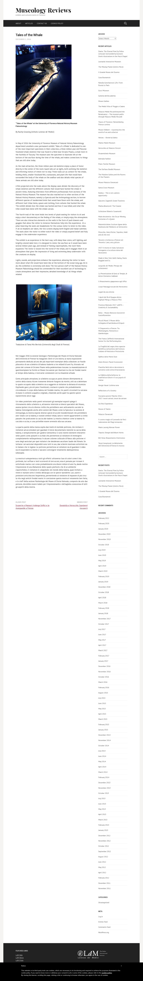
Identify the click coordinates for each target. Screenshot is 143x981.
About (18, 23)
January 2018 (103, 613)
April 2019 (102, 566)
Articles (29, 23)
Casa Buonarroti (104, 77)
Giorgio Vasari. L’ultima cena (108, 385)
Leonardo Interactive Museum (109, 61)
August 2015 (103, 693)
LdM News (20, 958)
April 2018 (102, 597)
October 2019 (103, 545)
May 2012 (102, 867)
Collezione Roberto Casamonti (109, 211)
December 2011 (104, 883)
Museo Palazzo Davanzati (108, 182)
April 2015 (102, 714)
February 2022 (103, 518)
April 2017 (102, 645)
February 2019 (103, 576)
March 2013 (102, 820)
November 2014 (104, 740)
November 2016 (104, 671)
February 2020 (103, 523)
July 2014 (101, 751)
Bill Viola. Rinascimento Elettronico (111, 438)
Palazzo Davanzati (105, 414)
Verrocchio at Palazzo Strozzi (109, 148)
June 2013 (102, 804)
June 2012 (102, 862)
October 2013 (103, 793)
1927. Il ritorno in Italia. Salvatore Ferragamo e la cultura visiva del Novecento (111, 250)
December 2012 (104, 835)
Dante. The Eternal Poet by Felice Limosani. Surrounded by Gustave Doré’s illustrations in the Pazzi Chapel (112, 53)
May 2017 (102, 640)
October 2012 (103, 846)
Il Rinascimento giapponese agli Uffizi (112, 281)
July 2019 (101, 550)
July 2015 (101, 698)
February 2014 (103, 777)
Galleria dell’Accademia (107, 96)
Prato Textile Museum (106, 164)
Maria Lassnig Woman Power (109, 427)
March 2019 (102, 571)
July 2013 (101, 798)
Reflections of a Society (107, 390)
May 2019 (102, 560)
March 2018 (102, 603)
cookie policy (107, 973)
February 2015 (103, 724)
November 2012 (104, 841)
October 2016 (103, 677)
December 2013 (104, 782)
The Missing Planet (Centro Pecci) (110, 67)
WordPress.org (103, 932)
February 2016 (103, 687)
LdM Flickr (19, 960)
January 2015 (103, 730)
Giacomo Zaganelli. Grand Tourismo (111, 201)
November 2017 (104, 618)
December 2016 (104, 666)
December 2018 (104, 587)
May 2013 (102, 809)
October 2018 (103, 592)
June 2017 (102, 634)
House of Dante (104, 409)
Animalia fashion (104, 159)
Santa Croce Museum (106, 188)
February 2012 (103, 878)
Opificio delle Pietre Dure (107, 357)
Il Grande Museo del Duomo (108, 72)
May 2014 (102, 761)
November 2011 (104, 888)
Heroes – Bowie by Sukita (107, 137)
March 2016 (102, 682)
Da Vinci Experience (105, 404)
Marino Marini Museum (106, 143)
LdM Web (19, 955)
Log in (100, 916)
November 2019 (104, 539)
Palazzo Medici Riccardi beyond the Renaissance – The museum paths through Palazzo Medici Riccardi (111, 114)
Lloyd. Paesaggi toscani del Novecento (112, 287)
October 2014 (103, 745)
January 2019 (103, 582)
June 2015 (102, 703)
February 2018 (103, 608)
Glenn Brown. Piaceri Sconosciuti (110, 362)
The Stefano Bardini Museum (109, 169)
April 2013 (102, 814)
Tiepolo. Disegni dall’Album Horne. (111, 432)
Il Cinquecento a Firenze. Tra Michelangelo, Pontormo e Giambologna (108, 330)
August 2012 (103, 857)
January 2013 (103, 830)
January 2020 (103, 529)
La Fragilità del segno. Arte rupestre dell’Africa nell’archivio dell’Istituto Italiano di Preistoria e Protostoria (111, 349)
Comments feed (104, 927)
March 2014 (102, 772)
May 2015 (102, 708)
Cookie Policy (57, 23)
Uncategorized (103, 902)
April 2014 (102, 767)
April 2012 (102, 872)
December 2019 (104, 534)
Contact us (42, 23)
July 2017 (101, 629)
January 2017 (103, 661)
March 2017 (102, 650)
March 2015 (102, 719)
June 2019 (102, 555)
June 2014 (102, 756)
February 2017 (103, 656)
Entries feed (102, 922)
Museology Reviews (43, 10)
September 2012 (104, 851)
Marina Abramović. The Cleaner (109, 206)
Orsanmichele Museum (106, 153)
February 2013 (103, 825)
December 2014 (104, 735)
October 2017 (103, 624)
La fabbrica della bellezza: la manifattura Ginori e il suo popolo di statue (111, 377)
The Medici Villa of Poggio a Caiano (111, 106)
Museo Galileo (103, 101)
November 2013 (104, 788)
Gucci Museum (103, 90)
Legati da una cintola (106, 292)
